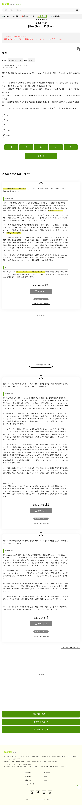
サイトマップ (30, 784)
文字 (25, 60)
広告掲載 (47, 772)
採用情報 (28, 776)
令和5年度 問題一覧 (41, 722)
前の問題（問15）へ (41, 714)
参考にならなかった (41, 299)
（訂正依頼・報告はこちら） (10, 67)
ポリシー (47, 780)
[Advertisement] (41, 692)
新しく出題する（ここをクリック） (33, 39)
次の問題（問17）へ (41, 729)
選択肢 (4, 60)
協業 (45, 776)
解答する (41, 156)
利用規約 (28, 780)
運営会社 (28, 772)
